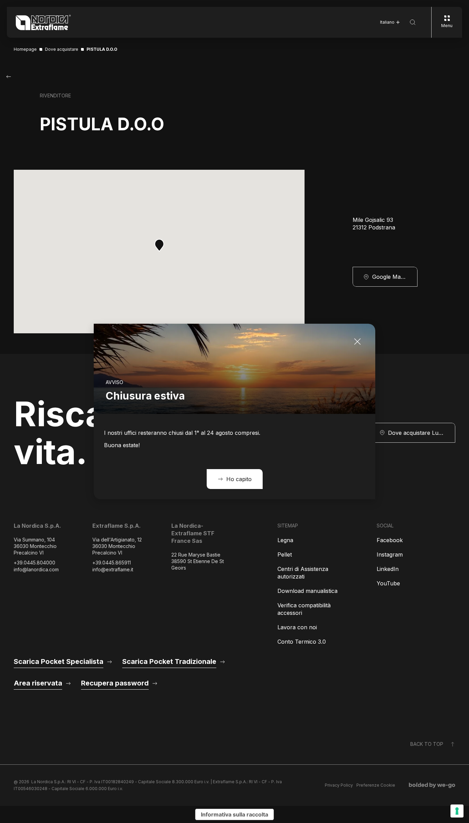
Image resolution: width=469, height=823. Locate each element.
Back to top (426, 744)
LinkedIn (388, 568)
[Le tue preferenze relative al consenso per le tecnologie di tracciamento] (457, 811)
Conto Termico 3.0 (301, 641)
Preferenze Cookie (375, 785)
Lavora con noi (297, 627)
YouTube (388, 583)
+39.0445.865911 (111, 562)
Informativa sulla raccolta (234, 814)
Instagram (390, 554)
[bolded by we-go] (432, 785)
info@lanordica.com (36, 569)
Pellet (284, 554)
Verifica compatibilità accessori (304, 609)
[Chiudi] (357, 341)
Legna (285, 540)
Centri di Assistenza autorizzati (302, 572)
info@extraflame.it (112, 569)
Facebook (390, 540)
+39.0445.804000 (34, 562)
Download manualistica (307, 590)
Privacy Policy (339, 785)
